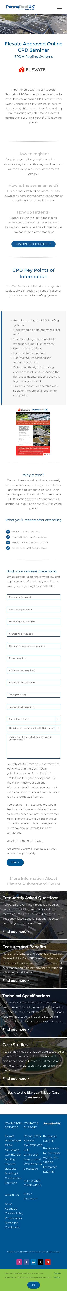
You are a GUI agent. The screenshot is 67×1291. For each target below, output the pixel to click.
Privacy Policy (13, 1218)
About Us (11, 1208)
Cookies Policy (14, 1213)
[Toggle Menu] (60, 9)
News (8, 1204)
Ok (33, 1285)
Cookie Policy (57, 1275)
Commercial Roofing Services (13, 1159)
